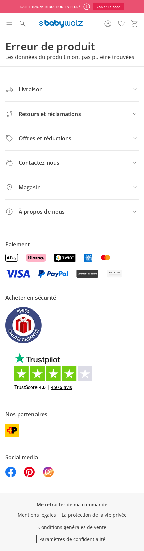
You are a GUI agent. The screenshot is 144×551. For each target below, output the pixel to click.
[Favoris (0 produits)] (121, 24)
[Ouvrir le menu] (9, 24)
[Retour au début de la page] (137, 504)
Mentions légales (37, 515)
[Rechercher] (23, 24)
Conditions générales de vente (72, 527)
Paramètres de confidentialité (72, 539)
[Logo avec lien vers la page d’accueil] (60, 24)
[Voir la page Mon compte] (108, 24)
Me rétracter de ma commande (72, 504)
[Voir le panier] (135, 24)
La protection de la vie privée (94, 515)
